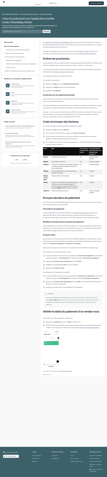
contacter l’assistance (96, 3)
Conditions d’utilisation (94, 458)
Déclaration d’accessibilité (95, 461)
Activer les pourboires (12, 46)
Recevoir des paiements (46, 14)
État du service (35, 458)
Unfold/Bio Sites (55, 458)
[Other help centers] (41, 3)
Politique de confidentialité (95, 455)
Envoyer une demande (66, 371)
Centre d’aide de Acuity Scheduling (10, 14)
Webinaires (35, 461)
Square (86, 51)
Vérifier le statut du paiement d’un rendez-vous (19, 71)
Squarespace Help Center (76, 461)
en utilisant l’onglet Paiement (87, 53)
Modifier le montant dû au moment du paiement (21, 64)
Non (25, 159)
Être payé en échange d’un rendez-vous (29, 14)
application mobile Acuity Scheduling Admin (59, 42)
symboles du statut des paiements (88, 327)
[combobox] (21, 31)
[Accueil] (12, 452)
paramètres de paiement (81, 213)
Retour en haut (47, 374)
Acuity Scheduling (36, 455)
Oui (17, 159)
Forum (71, 455)
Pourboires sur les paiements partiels (17, 50)
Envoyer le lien (10, 67)
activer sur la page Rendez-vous (63, 72)
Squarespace (54, 455)
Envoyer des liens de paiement (14, 57)
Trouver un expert (74, 458)
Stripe (80, 51)
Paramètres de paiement (14, 60)
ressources (52, 3)
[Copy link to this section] (71, 58)
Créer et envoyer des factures (14, 53)
